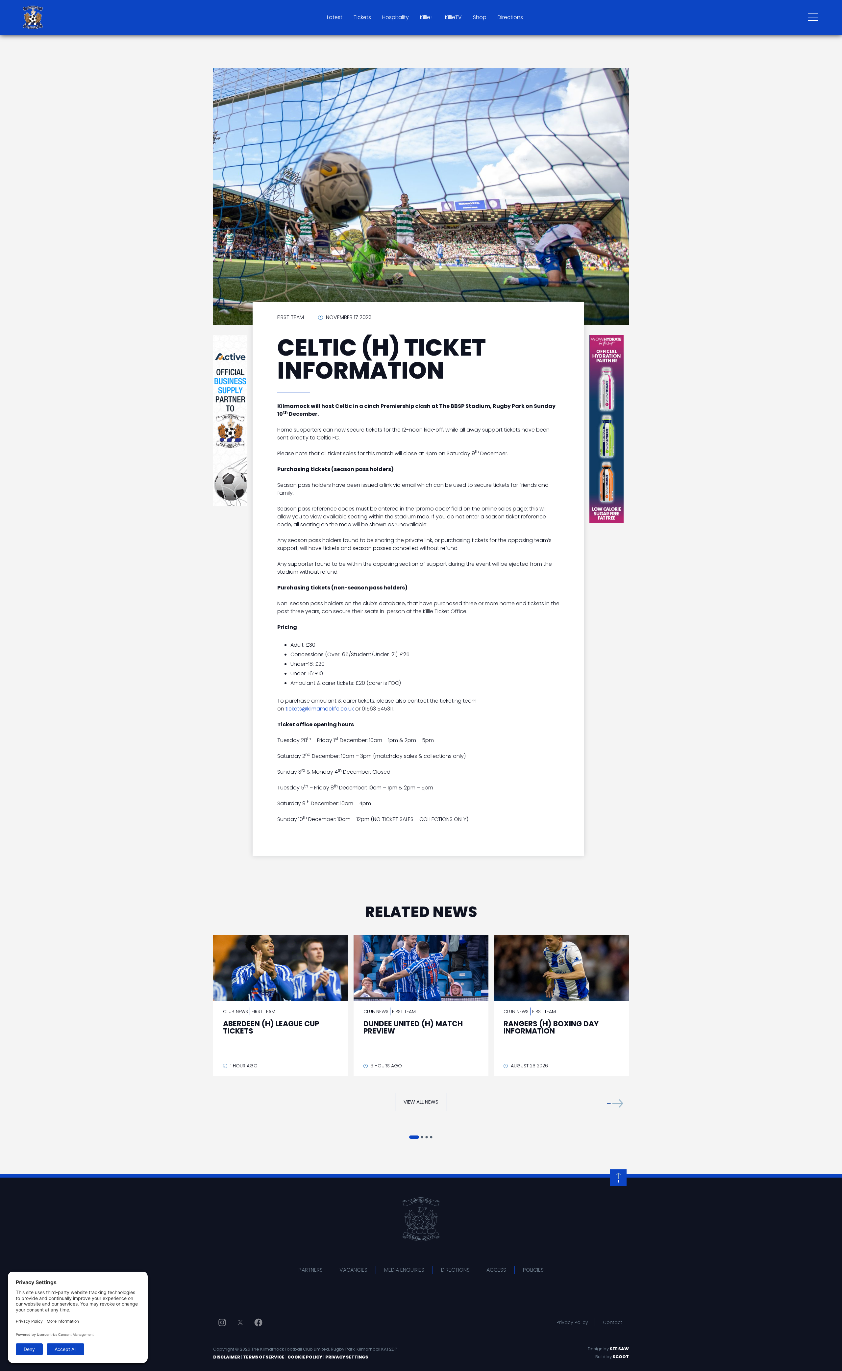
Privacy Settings (346, 1357)
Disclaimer (226, 1357)
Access (496, 1270)
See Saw (619, 1349)
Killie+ (427, 17)
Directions (510, 17)
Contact (612, 1322)
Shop (479, 17)
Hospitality (395, 17)
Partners (311, 1270)
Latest (334, 17)
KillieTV (453, 17)
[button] (615, 1103)
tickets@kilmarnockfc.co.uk (319, 708)
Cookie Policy (304, 1357)
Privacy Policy (572, 1322)
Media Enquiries (404, 1270)
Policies (533, 1270)
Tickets (362, 17)
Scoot (621, 1356)
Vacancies (353, 1270)
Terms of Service (264, 1357)
